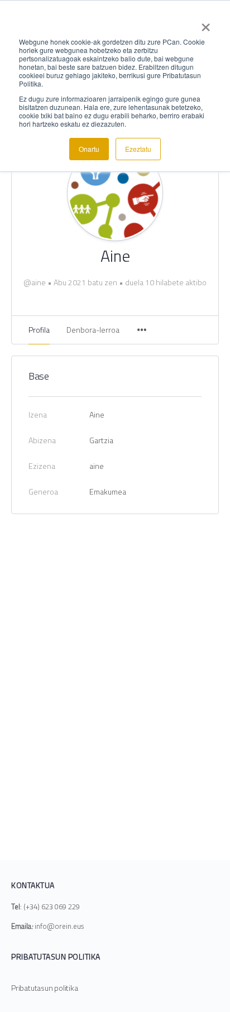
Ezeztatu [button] (138, 149)
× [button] (205, 23)
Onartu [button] (89, 149)
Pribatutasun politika (44, 988)
